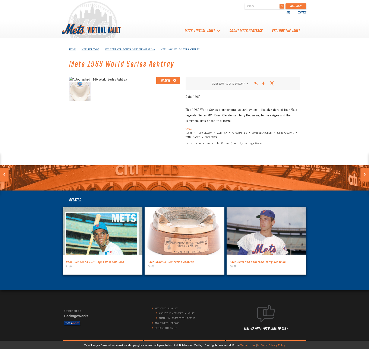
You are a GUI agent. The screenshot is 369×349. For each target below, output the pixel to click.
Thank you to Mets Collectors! (177, 318)
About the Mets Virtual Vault (177, 313)
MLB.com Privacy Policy (271, 345)
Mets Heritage (90, 49)
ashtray (222, 133)
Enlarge (166, 80)
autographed (239, 133)
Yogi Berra (211, 137)
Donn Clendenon (262, 133)
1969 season (205, 133)
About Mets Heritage (246, 31)
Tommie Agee (193, 137)
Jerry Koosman (285, 133)
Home (72, 49)
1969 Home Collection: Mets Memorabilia (130, 49)
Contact (302, 12)
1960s (189, 133)
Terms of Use (247, 345)
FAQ (288, 12)
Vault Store (296, 6)
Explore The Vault (286, 31)
